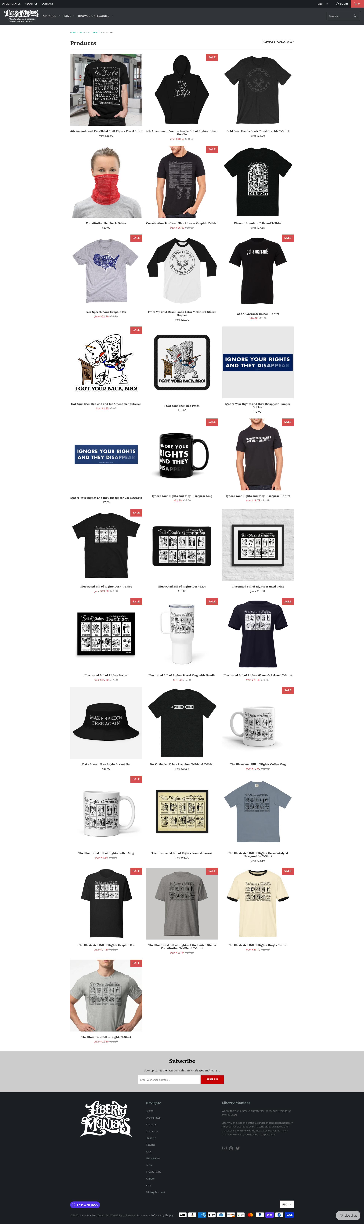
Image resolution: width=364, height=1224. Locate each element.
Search (150, 1111)
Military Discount (155, 1192)
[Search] (355, 16)
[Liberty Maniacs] (21, 16)
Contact (47, 3)
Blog (148, 1185)
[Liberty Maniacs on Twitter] (238, 1148)
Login (344, 3)
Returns (150, 1144)
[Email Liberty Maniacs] (225, 1148)
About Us (31, 3)
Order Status (11, 3)
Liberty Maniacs (87, 1215)
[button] (51, 16)
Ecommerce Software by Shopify (155, 1215)
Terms (149, 1165)
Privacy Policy (153, 1171)
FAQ (148, 1151)
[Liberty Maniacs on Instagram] (231, 1148)
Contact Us (152, 1131)
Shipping (151, 1138)
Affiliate (150, 1178)
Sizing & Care (153, 1158)
